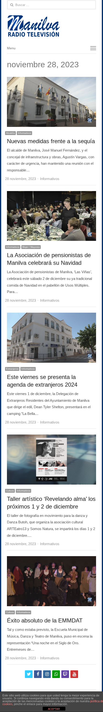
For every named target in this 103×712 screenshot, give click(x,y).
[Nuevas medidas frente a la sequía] (51, 80)
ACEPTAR (54, 708)
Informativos (24, 133)
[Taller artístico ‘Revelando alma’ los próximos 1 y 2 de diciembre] (51, 438)
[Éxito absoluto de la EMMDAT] (51, 559)
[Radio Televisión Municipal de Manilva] (51, 26)
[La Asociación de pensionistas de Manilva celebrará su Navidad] (51, 194)
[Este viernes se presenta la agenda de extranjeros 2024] (51, 316)
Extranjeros (12, 368)
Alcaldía (10, 133)
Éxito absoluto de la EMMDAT (45, 620)
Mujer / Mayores (31, 247)
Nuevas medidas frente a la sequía (51, 141)
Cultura (10, 490)
